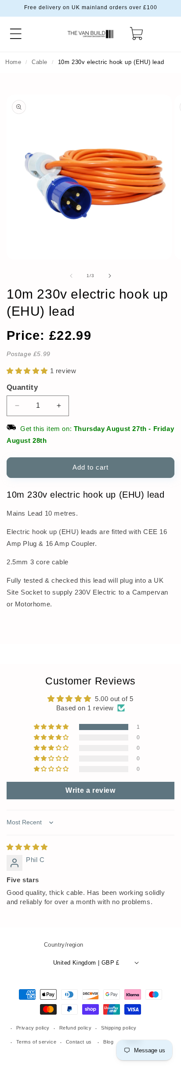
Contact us (79, 1041)
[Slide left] (71, 275)
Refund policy (75, 1027)
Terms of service (36, 1041)
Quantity (22, 387)
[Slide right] (109, 275)
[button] (16, 34)
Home (13, 62)
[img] (27, 847)
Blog (108, 1041)
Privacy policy (33, 1027)
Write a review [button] (90, 790)
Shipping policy (119, 1027)
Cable (39, 62)
